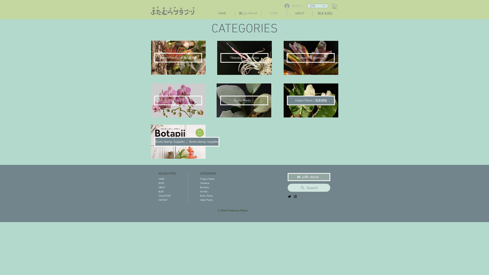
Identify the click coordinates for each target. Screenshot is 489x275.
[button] (334, 6)
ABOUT (162, 187)
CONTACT (163, 200)
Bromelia (204, 187)
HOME (161, 179)
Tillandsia (204, 183)
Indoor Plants (206, 200)
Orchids (203, 191)
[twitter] (289, 196)
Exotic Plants (206, 196)
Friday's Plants (207, 179)
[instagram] (295, 196)
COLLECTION (165, 196)
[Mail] (298, 176)
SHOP (161, 183)
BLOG (161, 191)
